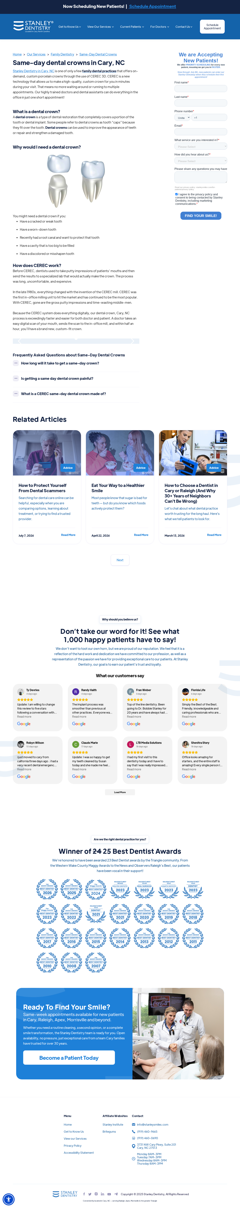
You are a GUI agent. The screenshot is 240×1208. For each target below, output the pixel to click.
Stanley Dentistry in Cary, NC (33, 71)
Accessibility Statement (79, 1152)
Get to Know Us (74, 1131)
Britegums (109, 1131)
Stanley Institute (113, 1124)
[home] (33, 26)
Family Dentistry (62, 54)
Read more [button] (24, 716)
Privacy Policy (73, 1145)
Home (17, 54)
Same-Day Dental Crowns (98, 54)
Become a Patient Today (69, 1057)
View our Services (75, 1138)
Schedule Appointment (152, 6)
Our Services (36, 54)
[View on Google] (20, 691)
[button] (69, 26)
